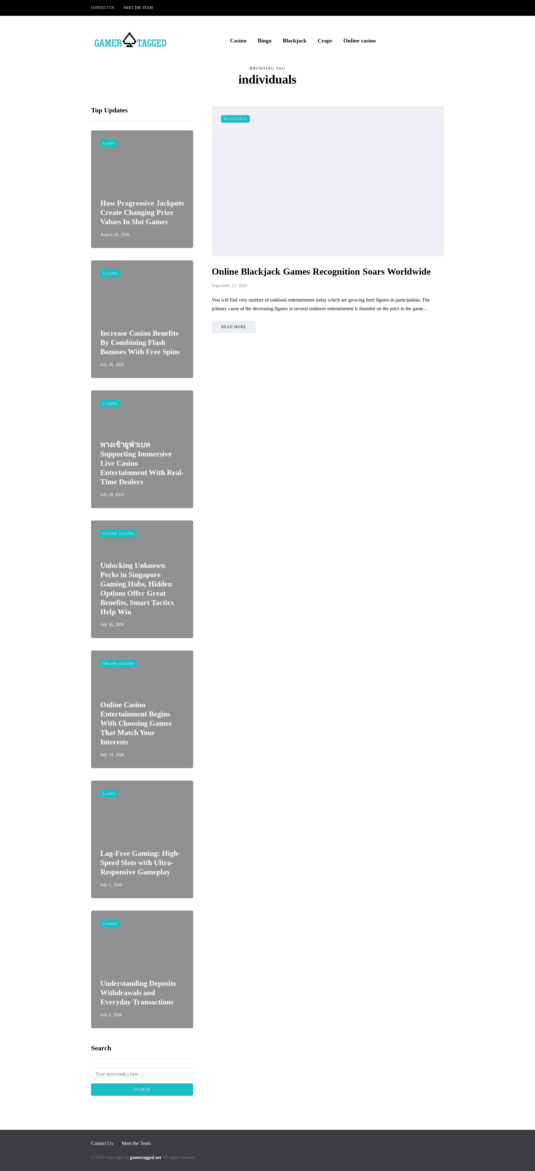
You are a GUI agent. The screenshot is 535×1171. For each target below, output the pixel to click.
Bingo (265, 40)
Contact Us (102, 8)
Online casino (359, 40)
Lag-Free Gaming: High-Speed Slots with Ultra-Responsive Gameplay (140, 862)
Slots (109, 143)
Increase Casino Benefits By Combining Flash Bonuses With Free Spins (140, 342)
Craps (325, 40)
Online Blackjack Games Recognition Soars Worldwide (321, 271)
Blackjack (295, 40)
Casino (238, 40)
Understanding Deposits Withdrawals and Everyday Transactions (138, 992)
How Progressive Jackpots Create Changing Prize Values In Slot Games (142, 212)
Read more (233, 327)
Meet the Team (138, 8)
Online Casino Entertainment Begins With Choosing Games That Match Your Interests (136, 723)
